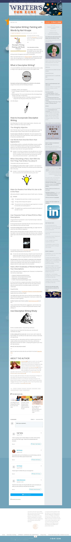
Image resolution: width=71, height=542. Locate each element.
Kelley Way (48, 274)
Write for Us (46, 1)
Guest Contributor (16, 33)
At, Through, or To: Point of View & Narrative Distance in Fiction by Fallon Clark (36, 409)
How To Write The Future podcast (26, 1)
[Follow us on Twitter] (55, 22)
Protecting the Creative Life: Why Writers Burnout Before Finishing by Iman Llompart (52, 246)
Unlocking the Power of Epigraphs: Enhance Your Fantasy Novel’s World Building (53, 262)
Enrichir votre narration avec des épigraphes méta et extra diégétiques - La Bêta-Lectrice (52, 259)
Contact (52, 1)
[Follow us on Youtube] (60, 22)
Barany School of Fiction (51, 193)
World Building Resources (16, 19)
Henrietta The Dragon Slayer (50, 182)
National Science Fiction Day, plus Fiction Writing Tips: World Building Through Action (52, 270)
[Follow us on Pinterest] (58, 22)
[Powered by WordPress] (15, 539)
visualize (21, 390)
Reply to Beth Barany (36, 459)
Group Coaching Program (52, 195)
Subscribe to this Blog (11, 534)
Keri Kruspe (34, 37)
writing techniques (26, 390)
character (15, 388)
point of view (29, 388)
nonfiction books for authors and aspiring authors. (53, 185)
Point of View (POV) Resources (28, 16)
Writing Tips (13, 22)
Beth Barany (19, 450)
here (50, 40)
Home (11, 1)
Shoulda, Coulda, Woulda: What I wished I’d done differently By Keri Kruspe (25, 405)
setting (39, 388)
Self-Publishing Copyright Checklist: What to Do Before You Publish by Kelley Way (52, 276)
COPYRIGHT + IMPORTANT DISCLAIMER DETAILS (28, 534)
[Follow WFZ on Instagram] (56, 22)
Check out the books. (49, 73)
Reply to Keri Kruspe (36, 473)
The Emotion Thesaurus (15, 390)
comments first (39, 419)
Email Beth (56, 197)
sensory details (34, 388)
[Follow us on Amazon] (51, 22)
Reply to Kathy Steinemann (35, 489)
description (19, 388)
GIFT (36, 1)
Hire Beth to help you (50, 192)
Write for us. (47, 67)
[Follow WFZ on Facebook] (53, 22)
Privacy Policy (43, 534)
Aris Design (31, 538)
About (15, 1)
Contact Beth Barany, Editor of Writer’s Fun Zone (58, 534)
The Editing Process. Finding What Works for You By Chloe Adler (14, 405)
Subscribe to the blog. (49, 79)
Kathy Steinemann (21, 480)
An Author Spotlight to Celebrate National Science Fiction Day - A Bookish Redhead (53, 267)
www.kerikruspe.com (25, 383)
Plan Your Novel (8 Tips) (15, 16)
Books (40, 1)
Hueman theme (26, 539)
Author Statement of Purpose (42, 16)
